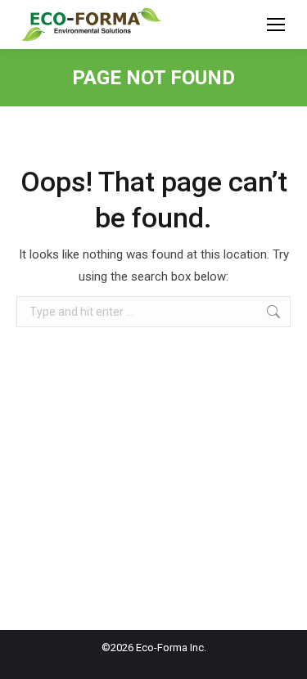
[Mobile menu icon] (276, 24)
